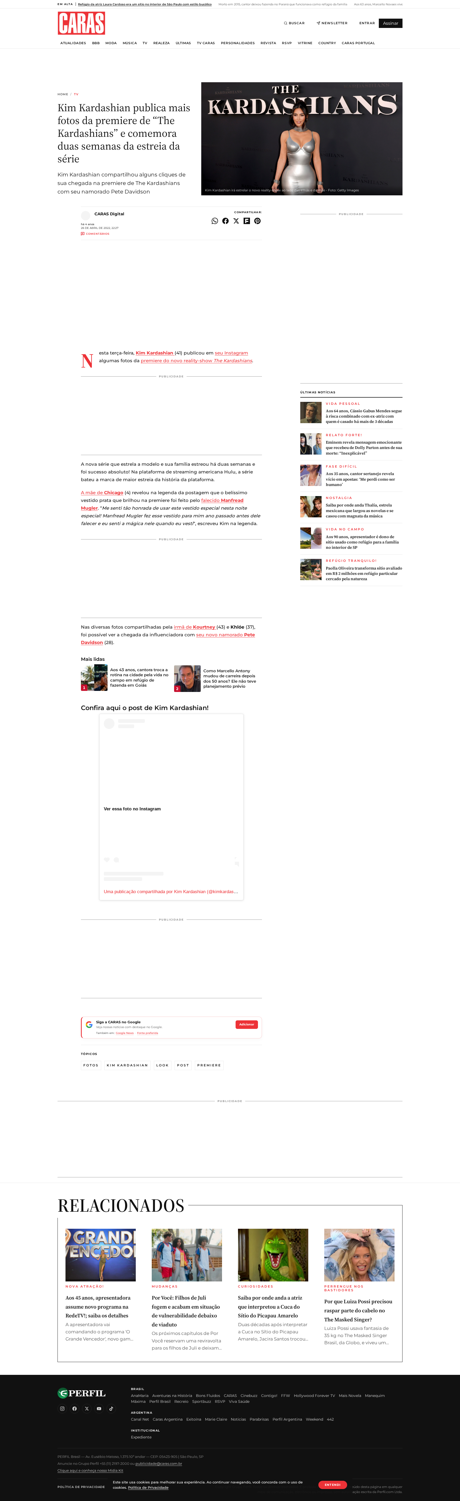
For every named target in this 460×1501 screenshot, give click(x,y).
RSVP (287, 43)
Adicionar (246, 1024)
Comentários (97, 234)
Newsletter (335, 23)
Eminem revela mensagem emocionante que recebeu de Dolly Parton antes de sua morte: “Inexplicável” (364, 448)
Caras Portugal (358, 43)
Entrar (367, 23)
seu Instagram (231, 353)
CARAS (230, 1395)
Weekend (314, 1419)
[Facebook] (74, 1408)
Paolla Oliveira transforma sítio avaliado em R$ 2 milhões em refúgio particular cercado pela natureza (364, 574)
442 (330, 1419)
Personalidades (238, 43)
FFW (285, 1395)
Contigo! (269, 1395)
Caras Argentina (168, 1419)
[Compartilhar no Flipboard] (246, 220)
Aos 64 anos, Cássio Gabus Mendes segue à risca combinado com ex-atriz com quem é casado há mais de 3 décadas (364, 416)
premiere (209, 1065)
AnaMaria (140, 1395)
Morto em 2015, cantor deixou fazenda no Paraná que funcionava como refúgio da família (282, 4)
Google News (125, 1033)
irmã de (194, 627)
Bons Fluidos (208, 1395)
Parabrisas (259, 1419)
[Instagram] (62, 1408)
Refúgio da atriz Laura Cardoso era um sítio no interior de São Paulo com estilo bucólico (145, 4)
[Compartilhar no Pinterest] (257, 220)
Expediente (141, 1437)
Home (63, 94)
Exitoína (193, 1419)
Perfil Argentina (287, 1419)
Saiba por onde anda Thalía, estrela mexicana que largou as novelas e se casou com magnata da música (359, 510)
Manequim (375, 1395)
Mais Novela (350, 1395)
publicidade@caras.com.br (158, 1463)
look (162, 1065)
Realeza (161, 43)
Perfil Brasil (160, 1401)
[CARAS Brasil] (81, 23)
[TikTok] (111, 1408)
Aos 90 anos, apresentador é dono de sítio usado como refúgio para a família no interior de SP (362, 542)
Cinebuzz (249, 1395)
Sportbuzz (201, 1401)
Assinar (390, 23)
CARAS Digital (109, 213)
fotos (91, 1065)
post (183, 1065)
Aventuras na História (172, 1395)
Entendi (333, 1485)
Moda (111, 43)
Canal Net (140, 1419)
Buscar (297, 23)
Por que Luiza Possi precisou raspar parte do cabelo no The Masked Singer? (358, 1310)
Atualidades (73, 43)
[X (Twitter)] (87, 1408)
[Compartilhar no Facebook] (225, 220)
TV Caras (206, 43)
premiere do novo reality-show (196, 360)
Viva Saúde (239, 1401)
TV (145, 43)
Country (327, 43)
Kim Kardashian (127, 1065)
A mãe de (102, 492)
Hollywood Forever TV (314, 1395)
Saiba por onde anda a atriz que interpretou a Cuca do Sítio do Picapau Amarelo (270, 1306)
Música (130, 43)
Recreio (181, 1401)
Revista (268, 43)
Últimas (183, 43)
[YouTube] (99, 1408)
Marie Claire (216, 1419)
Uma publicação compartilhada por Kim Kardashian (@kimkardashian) (174, 891)
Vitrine (305, 43)
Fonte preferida (147, 1033)
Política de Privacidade (81, 1487)
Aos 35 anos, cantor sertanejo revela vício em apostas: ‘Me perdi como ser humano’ (360, 479)
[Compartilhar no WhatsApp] (214, 220)
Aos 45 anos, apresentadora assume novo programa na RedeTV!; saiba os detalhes (97, 1306)
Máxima (138, 1401)
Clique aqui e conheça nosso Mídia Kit (90, 1470)
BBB (96, 43)
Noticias (238, 1419)
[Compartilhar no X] (236, 220)
